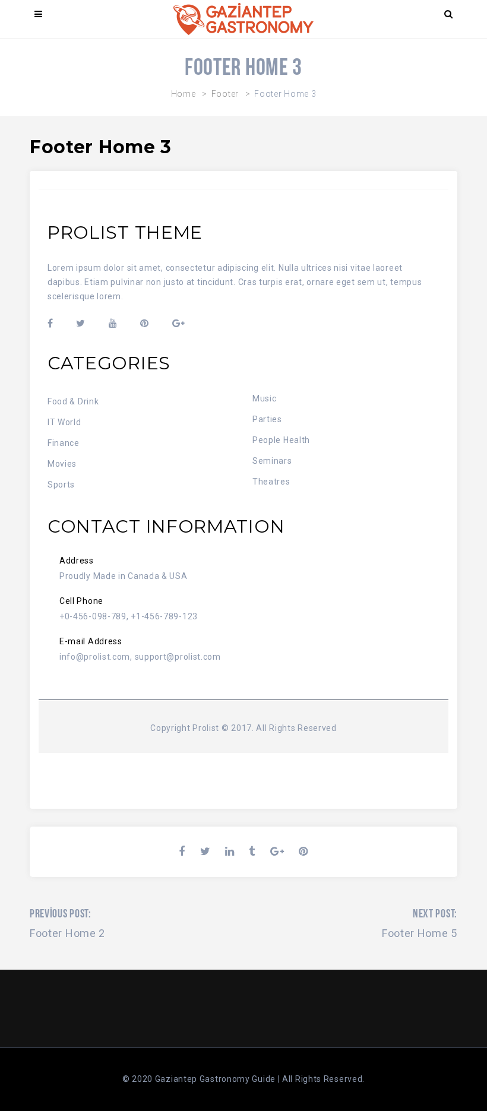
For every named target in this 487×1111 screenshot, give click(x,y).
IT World (64, 422)
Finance (64, 443)
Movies (62, 464)
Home (183, 94)
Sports (61, 484)
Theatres (271, 481)
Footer (225, 94)
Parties (267, 419)
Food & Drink (73, 401)
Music (264, 398)
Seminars (272, 461)
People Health (281, 440)
